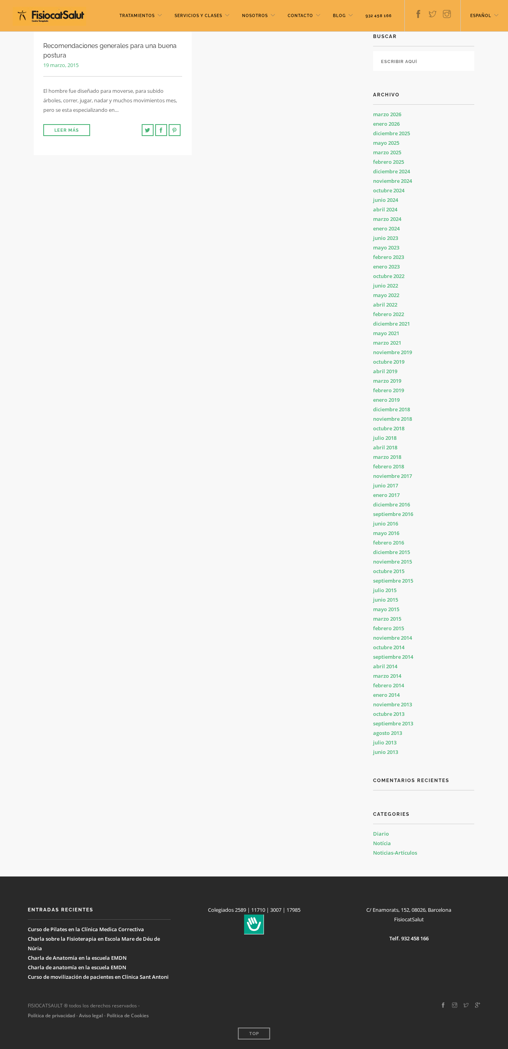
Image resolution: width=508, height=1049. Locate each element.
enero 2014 (386, 694)
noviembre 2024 (392, 180)
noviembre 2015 (392, 561)
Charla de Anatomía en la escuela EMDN (77, 957)
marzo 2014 (387, 675)
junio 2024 (385, 199)
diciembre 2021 (391, 323)
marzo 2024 (387, 218)
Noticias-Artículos (395, 852)
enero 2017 (386, 495)
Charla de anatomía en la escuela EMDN (77, 967)
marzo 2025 (387, 152)
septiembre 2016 (393, 514)
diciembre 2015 (391, 552)
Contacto (300, 15)
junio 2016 (385, 523)
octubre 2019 (388, 361)
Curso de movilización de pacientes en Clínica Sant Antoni (98, 976)
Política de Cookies (128, 1015)
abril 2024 (385, 209)
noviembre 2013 (392, 704)
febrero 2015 (388, 628)
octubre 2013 (388, 713)
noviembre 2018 (392, 418)
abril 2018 (385, 447)
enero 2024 (386, 228)
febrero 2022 (388, 314)
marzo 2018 (387, 456)
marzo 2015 (387, 618)
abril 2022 (385, 304)
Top (254, 1033)
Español (480, 15)
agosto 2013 (387, 732)
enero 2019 (386, 399)
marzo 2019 (387, 380)
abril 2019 (385, 371)
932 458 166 (379, 15)
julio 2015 (384, 590)
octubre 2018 (388, 428)
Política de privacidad (51, 1015)
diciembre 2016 (391, 504)
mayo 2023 (386, 247)
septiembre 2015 (393, 580)
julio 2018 (384, 437)
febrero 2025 (388, 161)
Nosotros (255, 15)
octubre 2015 (388, 571)
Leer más (66, 130)
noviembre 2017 (392, 475)
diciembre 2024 (391, 171)
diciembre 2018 (391, 409)
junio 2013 (385, 752)
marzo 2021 (387, 342)
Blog (339, 15)
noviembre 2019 (392, 352)
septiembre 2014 (393, 656)
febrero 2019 (388, 390)
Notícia (382, 843)
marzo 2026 (387, 114)
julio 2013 (384, 742)
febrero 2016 (388, 542)
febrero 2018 (388, 466)
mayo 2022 (386, 295)
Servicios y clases (198, 15)
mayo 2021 (386, 333)
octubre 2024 (388, 190)
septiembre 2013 (393, 723)
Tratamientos (137, 15)
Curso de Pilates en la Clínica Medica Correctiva (86, 929)
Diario (381, 833)
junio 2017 (385, 485)
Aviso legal (90, 1015)
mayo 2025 (386, 142)
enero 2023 (386, 266)
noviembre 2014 (392, 637)
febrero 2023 (388, 257)
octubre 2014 (388, 647)
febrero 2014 (388, 685)
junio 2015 (385, 599)
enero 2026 (386, 123)
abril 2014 (385, 666)
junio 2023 (385, 238)
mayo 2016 (386, 533)
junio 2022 (385, 285)
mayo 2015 (386, 609)
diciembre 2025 (391, 133)
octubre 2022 (388, 276)
